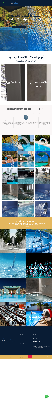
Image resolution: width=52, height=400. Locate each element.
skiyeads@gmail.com (39, 339)
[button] (32, 27)
